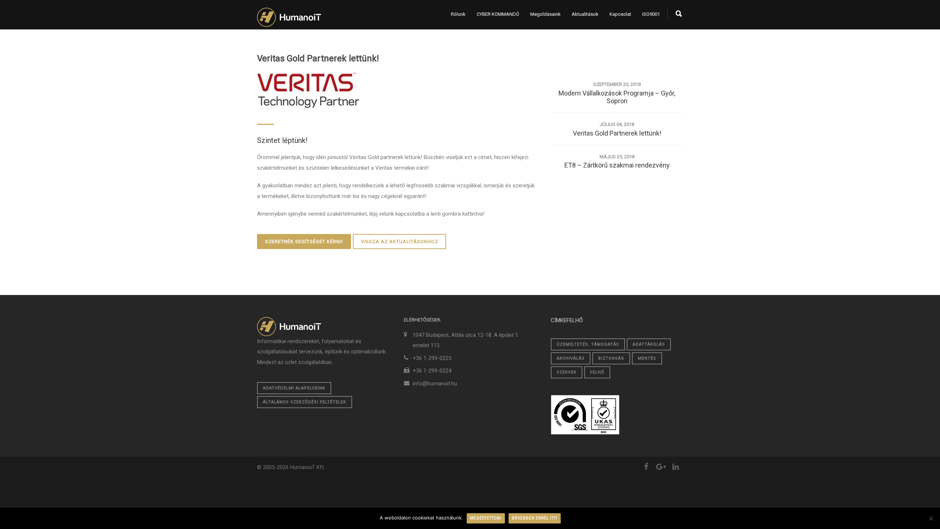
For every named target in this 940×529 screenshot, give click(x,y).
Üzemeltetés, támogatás (588, 344)
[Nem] (930, 518)
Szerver (566, 372)
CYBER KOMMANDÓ (498, 14)
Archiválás (571, 358)
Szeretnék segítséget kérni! (304, 241)
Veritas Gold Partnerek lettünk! (318, 58)
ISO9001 (651, 14)
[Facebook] (646, 467)
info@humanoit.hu (435, 383)
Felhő (597, 372)
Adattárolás (649, 344)
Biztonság (611, 358)
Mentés (647, 358)
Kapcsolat (620, 14)
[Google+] (661, 467)
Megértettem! (486, 518)
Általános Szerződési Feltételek (304, 402)
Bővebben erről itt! (534, 518)
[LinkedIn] (675, 467)
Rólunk (458, 14)
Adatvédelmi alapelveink (294, 388)
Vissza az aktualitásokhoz (399, 241)
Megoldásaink (545, 14)
